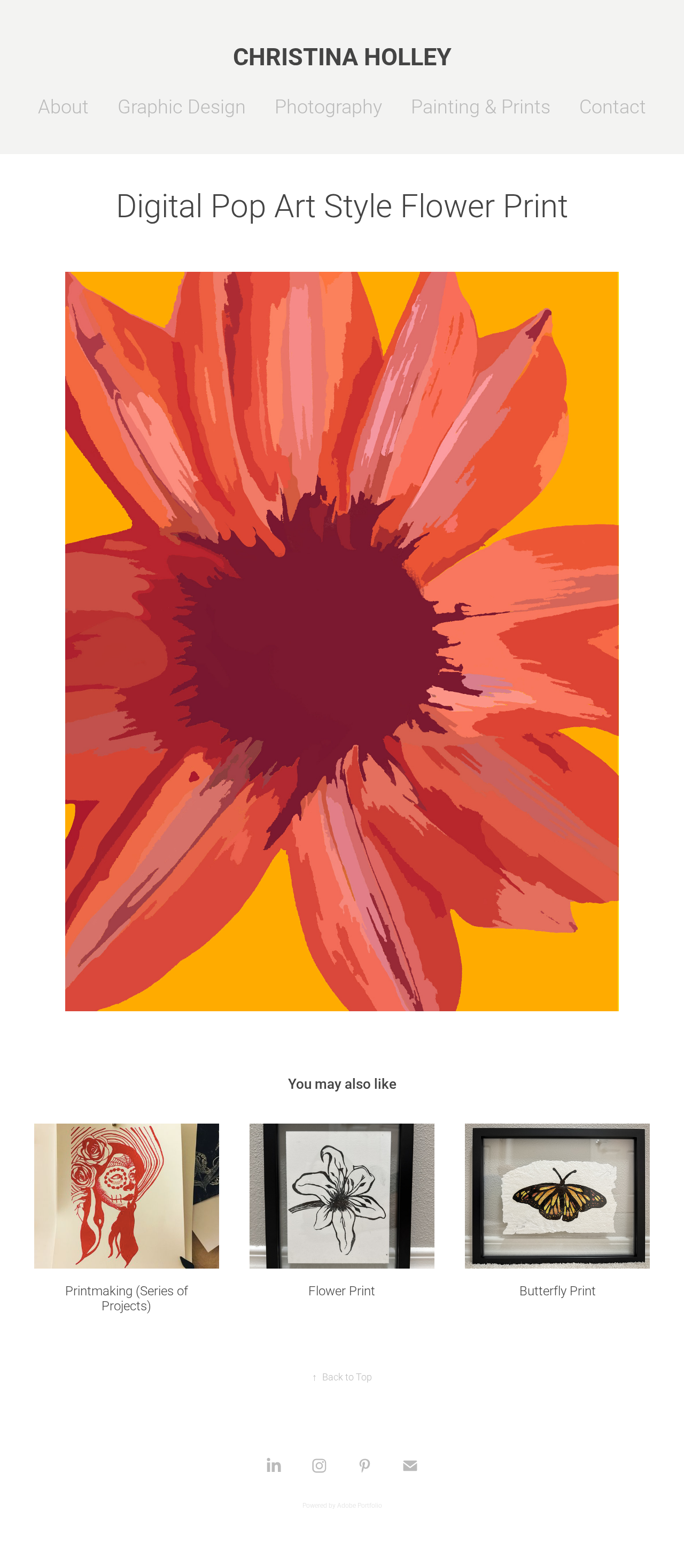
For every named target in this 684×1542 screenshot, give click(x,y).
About (63, 106)
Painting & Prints (480, 106)
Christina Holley (342, 56)
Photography (328, 106)
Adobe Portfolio (359, 1505)
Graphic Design (182, 106)
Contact (612, 106)
